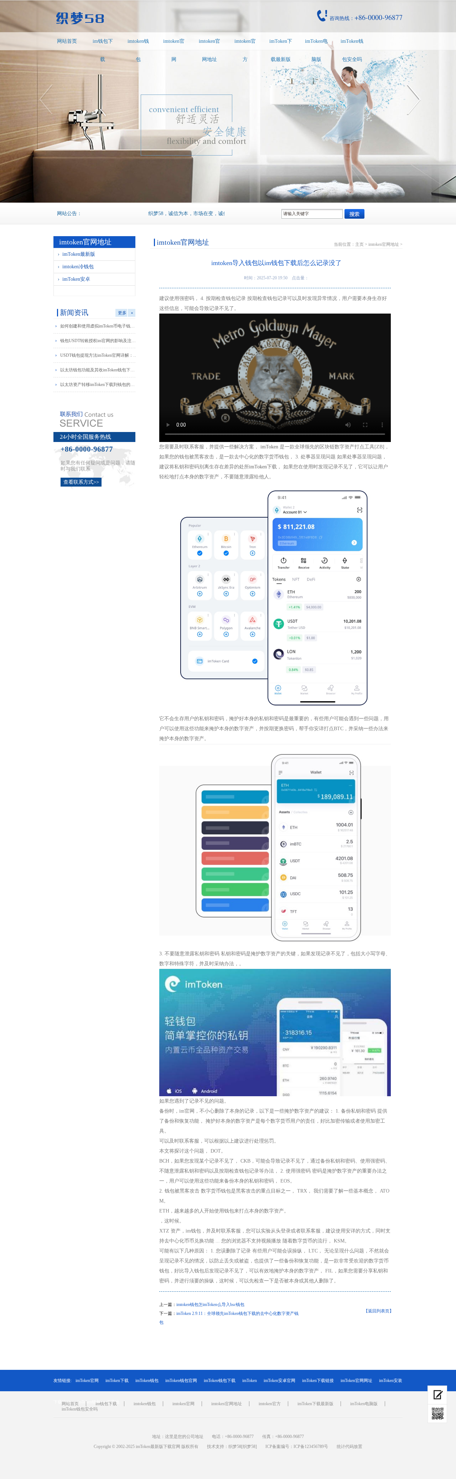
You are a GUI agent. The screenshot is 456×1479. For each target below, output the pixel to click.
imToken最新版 (78, 254)
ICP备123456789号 (311, 1446)
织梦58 (234, 1446)
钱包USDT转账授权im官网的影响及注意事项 (99, 340)
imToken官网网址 (356, 1380)
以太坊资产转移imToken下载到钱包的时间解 (99, 384)
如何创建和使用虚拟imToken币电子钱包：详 (99, 326)
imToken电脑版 (316, 50)
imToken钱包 (147, 1380)
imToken (269, 446)
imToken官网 (87, 1380)
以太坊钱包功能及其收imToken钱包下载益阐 (99, 369)
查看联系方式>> (81, 482)
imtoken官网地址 (209, 50)
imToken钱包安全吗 (352, 50)
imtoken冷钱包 (78, 266)
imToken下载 (117, 1380)
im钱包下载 (103, 50)
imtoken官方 (245, 50)
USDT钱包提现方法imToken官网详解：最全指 (99, 355)
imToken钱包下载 (219, 1380)
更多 (122, 312)
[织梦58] (249, 1446)
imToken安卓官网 (279, 1380)
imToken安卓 (76, 279)
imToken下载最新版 (280, 50)
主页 (359, 244)
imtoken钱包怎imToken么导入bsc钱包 (210, 1304)
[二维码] (437, 1413)
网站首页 (67, 41)
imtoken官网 (174, 50)
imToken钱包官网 (181, 1380)
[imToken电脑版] (437, 1395)
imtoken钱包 (138, 50)
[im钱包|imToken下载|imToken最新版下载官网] (129, 18)
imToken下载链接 (318, 1380)
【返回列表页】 (379, 1310)
